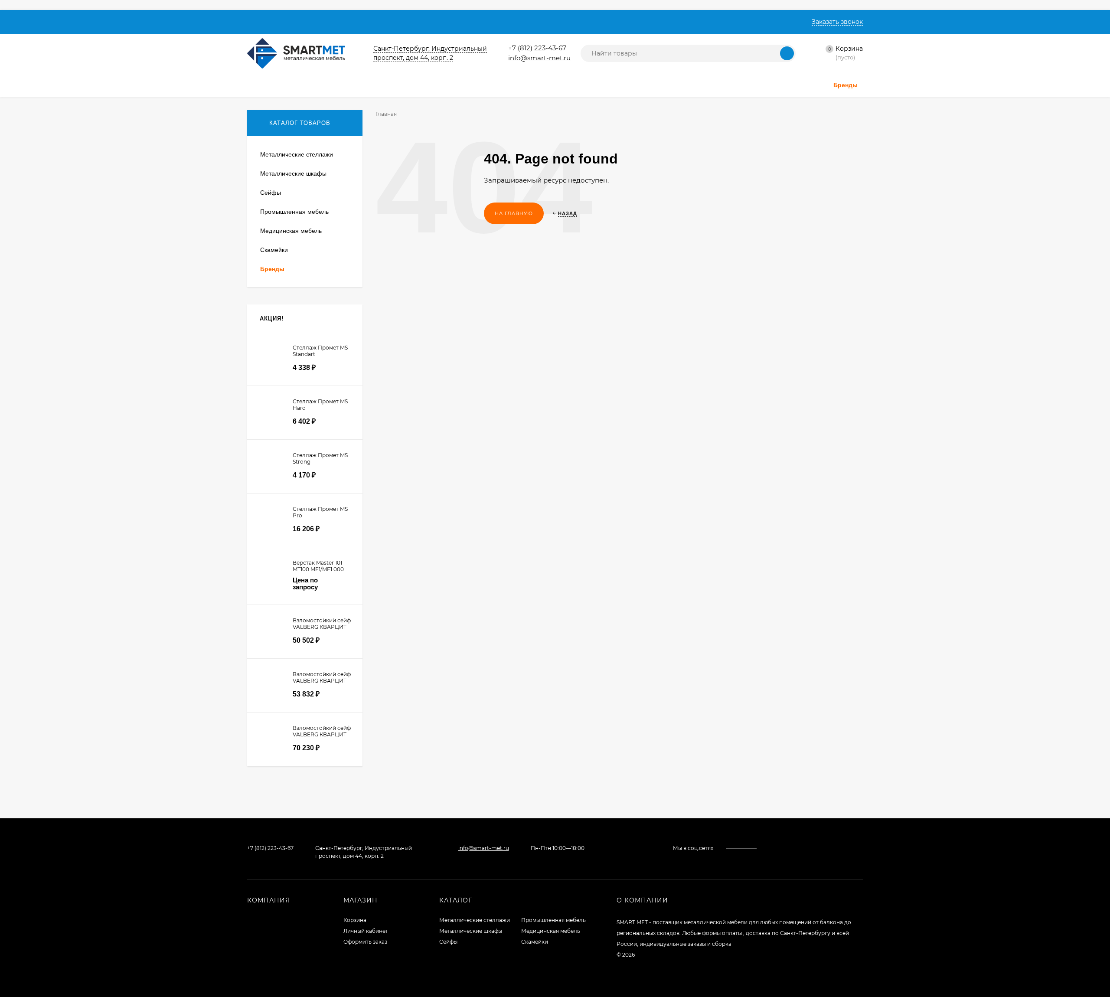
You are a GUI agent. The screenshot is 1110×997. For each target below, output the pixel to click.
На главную (514, 213)
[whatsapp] (778, 848)
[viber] (794, 848)
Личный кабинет (365, 931)
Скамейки (534, 941)
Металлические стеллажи (474, 920)
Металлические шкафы (470, 931)
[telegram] (786, 848)
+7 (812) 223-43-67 (537, 48)
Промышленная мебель (553, 920)
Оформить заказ (365, 941)
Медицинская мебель (550, 931)
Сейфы (448, 941)
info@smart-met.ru (539, 58)
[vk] (769, 848)
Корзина (354, 920)
